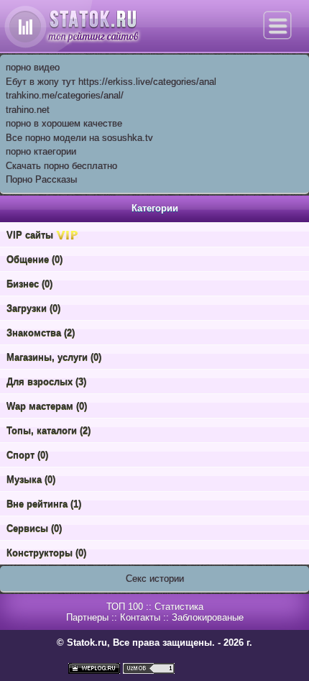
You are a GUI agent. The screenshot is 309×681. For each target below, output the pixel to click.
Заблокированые (208, 617)
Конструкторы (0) (46, 552)
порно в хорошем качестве (64, 123)
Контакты (140, 617)
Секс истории (155, 578)
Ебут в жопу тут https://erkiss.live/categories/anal (111, 81)
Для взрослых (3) (46, 381)
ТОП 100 (124, 606)
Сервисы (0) (34, 528)
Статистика (178, 606)
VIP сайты (31, 234)
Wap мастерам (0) (46, 406)
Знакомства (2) (40, 332)
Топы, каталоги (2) (48, 430)
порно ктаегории (41, 151)
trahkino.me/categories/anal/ (65, 95)
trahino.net (28, 109)
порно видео (33, 67)
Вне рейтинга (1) (43, 503)
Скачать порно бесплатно (61, 165)
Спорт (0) (27, 454)
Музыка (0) (30, 479)
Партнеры (87, 617)
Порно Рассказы (41, 179)
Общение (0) (34, 259)
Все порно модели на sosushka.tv (79, 137)
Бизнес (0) (29, 283)
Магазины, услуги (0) (53, 357)
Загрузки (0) (33, 308)
